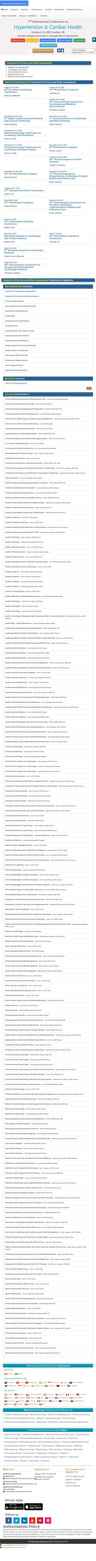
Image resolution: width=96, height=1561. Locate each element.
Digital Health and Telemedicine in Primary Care (27, 860)
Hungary (21, 1397)
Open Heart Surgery (13, 1143)
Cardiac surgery (12, 572)
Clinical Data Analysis (15, 776)
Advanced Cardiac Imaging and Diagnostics (24, 409)
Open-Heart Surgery (14, 1148)
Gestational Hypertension (16, 311)
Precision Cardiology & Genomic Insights (23, 1202)
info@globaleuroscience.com (13, 1547)
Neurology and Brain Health (17, 1123)
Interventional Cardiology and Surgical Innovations (28, 1079)
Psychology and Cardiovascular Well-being (24, 1242)
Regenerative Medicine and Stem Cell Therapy (26, 1264)
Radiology (41, 1422)
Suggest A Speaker (74, 1479)
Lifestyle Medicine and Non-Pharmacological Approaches (31, 1094)
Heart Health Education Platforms (20, 981)
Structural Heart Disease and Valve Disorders (24, 1318)
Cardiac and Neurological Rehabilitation (23, 497)
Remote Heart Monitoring (16, 1269)
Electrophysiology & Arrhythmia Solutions (24, 889)
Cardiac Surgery (12, 576)
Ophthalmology (53, 1418)
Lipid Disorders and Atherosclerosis (20, 1099)
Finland (61, 1394)
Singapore (25, 1385)
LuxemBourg (63, 1397)
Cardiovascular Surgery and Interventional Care (26, 722)
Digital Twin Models (14, 865)
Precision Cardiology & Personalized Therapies (25, 1207)
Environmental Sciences (50, 1442)
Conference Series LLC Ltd (40, 1541)
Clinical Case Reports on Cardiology (21, 766)
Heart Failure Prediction (16, 976)
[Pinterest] (40, 1521)
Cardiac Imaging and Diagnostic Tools (22, 532)
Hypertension (11, 326)
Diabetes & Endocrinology (17, 1414)
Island (50, 1397)
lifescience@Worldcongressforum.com (21, 1478)
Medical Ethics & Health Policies (20, 1418)
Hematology (34, 1445)
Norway (10, 1401)
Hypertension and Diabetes (17, 335)
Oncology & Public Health (16, 355)
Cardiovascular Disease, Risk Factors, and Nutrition (27, 643)
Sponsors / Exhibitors (27, 16)
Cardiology (50, 1438)
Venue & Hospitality (9, 16)
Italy (42, 1397)
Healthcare (10, 316)
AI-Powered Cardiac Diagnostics (19, 448)
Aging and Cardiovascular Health (20, 428)
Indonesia (55, 1382)
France (71, 1394)
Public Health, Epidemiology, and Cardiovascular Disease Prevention (35, 1247)
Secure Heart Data (13, 1279)
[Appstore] (62, 50)
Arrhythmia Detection (15, 458)
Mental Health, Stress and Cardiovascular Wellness (27, 1104)
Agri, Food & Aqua (13, 1434)
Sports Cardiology (13, 1294)
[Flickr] (48, 1521)
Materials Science (64, 1445)
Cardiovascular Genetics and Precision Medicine (26, 663)
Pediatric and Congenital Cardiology (21, 1168)
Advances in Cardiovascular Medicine (22, 424)
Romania (51, 1385)
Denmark (50, 1394)
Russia (54, 1401)
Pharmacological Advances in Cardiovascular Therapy (29, 1198)
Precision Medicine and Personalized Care (23, 1212)
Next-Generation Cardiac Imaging (20, 1133)
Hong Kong (32, 1382)
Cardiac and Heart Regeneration (19, 493)
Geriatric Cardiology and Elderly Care (21, 936)
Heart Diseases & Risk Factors (17, 951)
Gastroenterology (38, 1414)
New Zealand (77, 1382)
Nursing (68, 1449)
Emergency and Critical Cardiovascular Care (24, 899)
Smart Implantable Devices (17, 1289)
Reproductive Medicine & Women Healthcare (69, 1422)
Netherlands (78, 1397)
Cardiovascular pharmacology (18, 692)
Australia (10, 1382)
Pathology (42, 1453)
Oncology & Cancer (14, 1453)
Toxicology (34, 1460)
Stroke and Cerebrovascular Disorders (21, 1303)
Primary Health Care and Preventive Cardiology (26, 1237)
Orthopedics (29, 1453)
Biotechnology (12, 1438)
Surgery (23, 1460)
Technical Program (73, 9)
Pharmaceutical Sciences (46, 1457)
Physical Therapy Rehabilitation (20, 1422)
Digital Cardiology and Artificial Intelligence (25, 850)
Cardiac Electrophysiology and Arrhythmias (24, 512)
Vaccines (45, 1460)
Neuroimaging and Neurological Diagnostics (25, 1119)
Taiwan (62, 1385)
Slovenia (65, 1401)
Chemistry (62, 1438)
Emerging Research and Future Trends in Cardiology (28, 914)
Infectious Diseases (81, 1414)
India (44, 1382)
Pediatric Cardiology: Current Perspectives (24, 1188)
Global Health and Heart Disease (19, 941)
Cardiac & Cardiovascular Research (20, 488)
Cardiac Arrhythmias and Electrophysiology (24, 502)
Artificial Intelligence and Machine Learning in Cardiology (32, 473)
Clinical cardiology (14, 746)
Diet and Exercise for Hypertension (20, 306)
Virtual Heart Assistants (15, 1333)
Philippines (11, 1385)
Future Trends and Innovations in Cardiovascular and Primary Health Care (38, 924)
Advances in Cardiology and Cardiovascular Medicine (29, 419)
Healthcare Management (59, 1414)
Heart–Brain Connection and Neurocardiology (25, 1000)
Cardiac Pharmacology (15, 547)
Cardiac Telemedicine (15, 591)
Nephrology (42, 1449)
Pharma (64, 1453)
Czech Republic (35, 1394)
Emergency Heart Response (17, 909)
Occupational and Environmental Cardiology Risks (27, 1138)
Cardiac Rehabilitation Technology (21, 567)
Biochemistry (83, 1434)
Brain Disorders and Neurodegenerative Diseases (26, 483)
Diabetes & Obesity (13, 840)
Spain (9, 1404)
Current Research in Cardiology (19, 825)
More (89, 388)
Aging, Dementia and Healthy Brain (21, 433)
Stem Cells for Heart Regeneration (20, 1298)
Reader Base (79, 40)
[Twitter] (16, 1521)
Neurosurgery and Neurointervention (21, 1128)
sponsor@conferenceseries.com (19, 1491)
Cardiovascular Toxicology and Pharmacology (25, 732)
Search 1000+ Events (43, 50)
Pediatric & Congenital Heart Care (20, 1163)
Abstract (48, 9)
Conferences (36, 9)
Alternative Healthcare (33, 1434)
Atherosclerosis (12, 478)
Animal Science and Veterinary (60, 1434)
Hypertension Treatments (16, 350)
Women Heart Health (14, 1343)
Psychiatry (74, 1457)
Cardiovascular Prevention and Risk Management (27, 697)
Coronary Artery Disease (15, 801)
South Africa (78, 1401)
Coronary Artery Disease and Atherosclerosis (24, 810)
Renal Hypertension (14, 365)
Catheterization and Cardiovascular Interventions (27, 741)
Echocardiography (13, 870)
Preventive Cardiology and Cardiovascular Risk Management (32, 1232)
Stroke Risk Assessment (15, 1308)
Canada (10, 1374)
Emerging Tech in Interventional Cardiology (25, 919)
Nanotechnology (27, 1449)
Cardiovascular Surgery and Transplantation (24, 727)
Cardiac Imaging (12, 517)
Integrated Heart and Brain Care (19, 1045)
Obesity (40, 1418)
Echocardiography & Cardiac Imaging (21, 875)
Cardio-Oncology (12, 606)
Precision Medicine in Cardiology (20, 1217)
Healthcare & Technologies (17, 321)
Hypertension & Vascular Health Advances (24, 1020)
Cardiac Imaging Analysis (16, 522)
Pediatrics (53, 1453)
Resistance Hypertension (16, 370)
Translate (90, 52)
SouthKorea (38, 1385)
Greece (10, 1397)
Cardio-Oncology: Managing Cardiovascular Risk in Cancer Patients (35, 616)
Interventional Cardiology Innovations (22, 1084)
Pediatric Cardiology (14, 1178)
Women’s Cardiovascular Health (19, 1353)
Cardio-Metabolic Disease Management (22, 596)
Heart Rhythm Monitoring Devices (20, 990)
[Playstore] (59, 50)
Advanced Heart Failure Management (22, 414)
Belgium (21, 1394)
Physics (63, 1457)
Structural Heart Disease (15, 1313)
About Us (14, 9)
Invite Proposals (73, 1485)
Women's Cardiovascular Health (19, 1348)
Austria (10, 1394)
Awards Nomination (48, 45)
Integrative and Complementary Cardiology (24, 1050)
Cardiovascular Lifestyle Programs (20, 672)
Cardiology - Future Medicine (18, 623)
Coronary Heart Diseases (15, 820)
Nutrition (78, 1449)
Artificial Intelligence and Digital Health (23, 463)
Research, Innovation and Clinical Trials (23, 1274)
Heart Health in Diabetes (16, 985)
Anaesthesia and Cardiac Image (19, 453)
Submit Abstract (18, 40)
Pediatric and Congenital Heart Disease (22, 1173)
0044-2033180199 (49, 1474)
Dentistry (73, 1438)
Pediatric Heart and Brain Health (19, 1193)
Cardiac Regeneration (14, 557)
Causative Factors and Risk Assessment (22, 296)
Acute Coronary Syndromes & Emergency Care (25, 399)
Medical (78, 1445)
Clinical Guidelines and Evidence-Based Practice (26, 781)
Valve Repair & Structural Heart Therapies (23, 1323)
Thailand (73, 1385)
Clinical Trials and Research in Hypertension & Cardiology (31, 786)
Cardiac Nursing (12, 537)
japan (65, 1382)
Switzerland (32, 1404)
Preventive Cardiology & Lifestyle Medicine (24, 1222)
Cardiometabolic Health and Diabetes (21, 633)
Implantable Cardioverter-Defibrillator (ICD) (24, 1040)
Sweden (19, 1404)
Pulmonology (12, 1460)
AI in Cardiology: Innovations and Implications (26, 438)
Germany (82, 1394)
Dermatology (11, 1442)
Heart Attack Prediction (15, 946)
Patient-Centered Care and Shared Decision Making (28, 1158)
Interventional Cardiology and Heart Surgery (25, 1074)
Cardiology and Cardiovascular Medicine (23, 628)
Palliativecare (69, 1418)
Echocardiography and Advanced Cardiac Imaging (27, 885)
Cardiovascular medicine (16, 677)
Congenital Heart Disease (16, 791)
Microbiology (11, 1449)
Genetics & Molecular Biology (76, 1442)
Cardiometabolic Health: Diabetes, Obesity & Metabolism (30, 638)
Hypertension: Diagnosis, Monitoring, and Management (30, 1035)
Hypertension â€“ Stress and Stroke (20, 345)
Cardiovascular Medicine (16, 682)
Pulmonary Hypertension (16, 360)
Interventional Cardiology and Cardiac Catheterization (29, 1069)
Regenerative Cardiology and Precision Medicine (27, 1259)
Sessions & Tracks (47, 40)
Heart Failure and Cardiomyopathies (21, 961)
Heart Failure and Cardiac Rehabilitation (23, 956)
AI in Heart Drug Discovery (17, 443)
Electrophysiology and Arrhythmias (21, 894)
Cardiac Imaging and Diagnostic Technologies (25, 527)
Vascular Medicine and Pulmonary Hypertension (27, 1328)
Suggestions (71, 1482)
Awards (43, 16)
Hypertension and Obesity (16, 340)
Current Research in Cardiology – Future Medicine (27, 835)
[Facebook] (9, 1521)
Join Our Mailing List (75, 1476)
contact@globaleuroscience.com (15, 1545)
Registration (59, 9)
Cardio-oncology (12, 601)
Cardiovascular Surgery (15, 712)
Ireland (32, 1397)
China (21, 1382)
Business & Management (32, 1438)
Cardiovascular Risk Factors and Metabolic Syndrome (28, 707)
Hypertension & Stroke (15, 1015)
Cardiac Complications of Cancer (19, 507)
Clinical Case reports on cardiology (20, 761)
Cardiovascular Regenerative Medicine (22, 702)
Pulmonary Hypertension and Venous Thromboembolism (30, 1254)
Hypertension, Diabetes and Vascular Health (24, 1030)
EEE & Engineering (28, 1442)
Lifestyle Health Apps (15, 1089)
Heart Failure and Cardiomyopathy (20, 971)
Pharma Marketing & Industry (19, 1457)
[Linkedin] (24, 1521)
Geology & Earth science (16, 1445)
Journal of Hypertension (16, 383)
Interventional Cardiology (17, 1054)
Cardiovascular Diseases (15, 648)
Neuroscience (56, 1449)
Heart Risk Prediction (14, 995)
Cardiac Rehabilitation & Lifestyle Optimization (26, 562)
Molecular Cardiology (15, 1109)
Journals (23, 9)
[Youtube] (32, 1521)
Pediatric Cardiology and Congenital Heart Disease (27, 1183)
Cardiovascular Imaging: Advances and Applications (28, 668)
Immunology (48, 1445)
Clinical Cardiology (14, 751)
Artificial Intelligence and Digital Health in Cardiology (30, 468)
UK (43, 1404)
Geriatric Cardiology (14, 931)
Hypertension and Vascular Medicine (22, 1025)
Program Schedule (64, 40)
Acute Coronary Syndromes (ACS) (19, 404)
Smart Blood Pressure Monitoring (19, 1284)
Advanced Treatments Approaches (20, 291)
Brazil (20, 1374)
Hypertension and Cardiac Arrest (19, 331)
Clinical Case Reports (14, 301)
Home (5, 9)
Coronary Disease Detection (17, 815)
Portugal (32, 1401)
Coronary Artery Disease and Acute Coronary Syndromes (29, 806)
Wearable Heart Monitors (16, 1338)
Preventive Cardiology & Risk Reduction (23, 1227)
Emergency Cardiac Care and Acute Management (26, 904)
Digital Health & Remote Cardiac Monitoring (25, 855)
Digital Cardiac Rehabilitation (18, 845)
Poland (21, 1401)
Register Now (32, 40)
